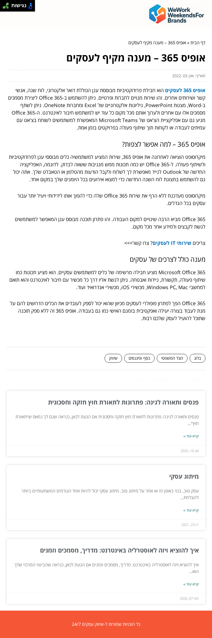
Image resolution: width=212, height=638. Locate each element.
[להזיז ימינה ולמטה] (7, 7)
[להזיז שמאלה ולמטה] (4, 7)
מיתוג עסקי (184, 476)
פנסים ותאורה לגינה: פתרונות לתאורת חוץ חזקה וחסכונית (123, 402)
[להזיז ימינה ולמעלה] (7, 4)
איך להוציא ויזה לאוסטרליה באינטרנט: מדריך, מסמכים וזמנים (119, 550)
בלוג (197, 358)
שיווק (113, 358)
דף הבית (197, 43)
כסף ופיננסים (139, 358)
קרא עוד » (191, 436)
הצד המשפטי (172, 358)
